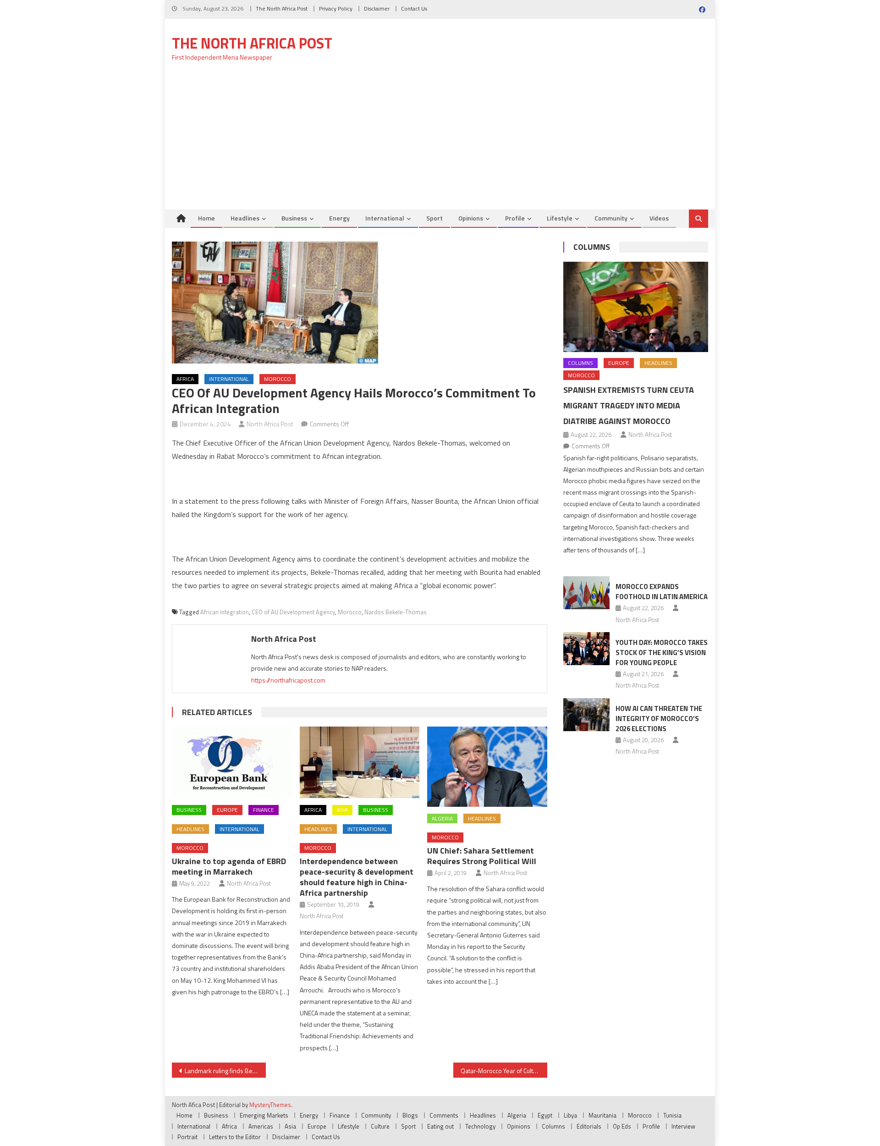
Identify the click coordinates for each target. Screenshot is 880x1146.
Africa (185, 379)
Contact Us (414, 8)
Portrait (187, 1136)
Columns (591, 247)
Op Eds (622, 1126)
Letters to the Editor (235, 1136)
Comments (443, 1115)
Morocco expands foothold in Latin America (662, 591)
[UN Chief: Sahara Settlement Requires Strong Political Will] (487, 766)
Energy (339, 218)
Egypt (545, 1115)
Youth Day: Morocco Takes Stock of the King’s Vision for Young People (662, 652)
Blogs (410, 1115)
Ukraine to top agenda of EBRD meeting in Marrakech (229, 866)
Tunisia (672, 1115)
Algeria (442, 818)
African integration (224, 612)
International (384, 218)
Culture (380, 1126)
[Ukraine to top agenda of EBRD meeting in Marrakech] (232, 762)
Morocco (277, 379)
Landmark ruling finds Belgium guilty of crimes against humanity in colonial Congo (225, 1070)
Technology (480, 1126)
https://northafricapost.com (288, 680)
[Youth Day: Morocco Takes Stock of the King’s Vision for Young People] (586, 648)
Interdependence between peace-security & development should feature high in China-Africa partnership (356, 877)
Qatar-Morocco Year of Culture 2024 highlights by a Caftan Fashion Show (504, 1070)
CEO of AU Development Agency (293, 612)
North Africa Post (270, 424)
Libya (570, 1115)
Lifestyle (559, 218)
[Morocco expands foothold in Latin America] (586, 592)
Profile (515, 218)
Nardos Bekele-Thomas (395, 612)
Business (294, 218)
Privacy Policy (335, 8)
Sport (434, 218)
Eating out (440, 1126)
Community (610, 218)
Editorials (589, 1126)
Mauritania (602, 1115)
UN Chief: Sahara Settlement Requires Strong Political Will (481, 855)
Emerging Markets (264, 1115)
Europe (227, 809)
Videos (659, 218)
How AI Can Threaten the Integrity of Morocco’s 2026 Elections (659, 718)
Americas (260, 1126)
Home (206, 218)
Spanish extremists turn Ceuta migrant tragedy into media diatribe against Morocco (628, 405)
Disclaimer (377, 8)
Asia (342, 809)
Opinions (470, 218)
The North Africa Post (282, 8)
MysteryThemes (270, 1104)
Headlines (245, 218)
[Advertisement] (440, 141)
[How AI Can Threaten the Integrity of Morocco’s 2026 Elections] (586, 714)
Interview (683, 1126)
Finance (263, 809)
